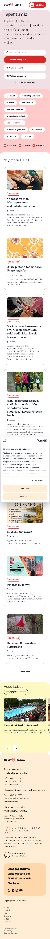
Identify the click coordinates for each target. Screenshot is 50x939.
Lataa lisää (25, 671)
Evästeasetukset (10, 928)
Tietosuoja (8, 930)
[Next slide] (15, 748)
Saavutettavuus (10, 933)
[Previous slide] (8, 748)
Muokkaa (23, 496)
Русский (7, 922)
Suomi (6, 907)
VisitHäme (12, 5)
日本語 (6, 919)
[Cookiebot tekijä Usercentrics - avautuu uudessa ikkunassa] (36, 440)
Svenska (7, 916)
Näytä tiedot (37, 481)
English (7, 910)
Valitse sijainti (16, 68)
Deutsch (7, 913)
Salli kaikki (25, 488)
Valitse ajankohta (17, 76)
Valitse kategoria (18, 59)
